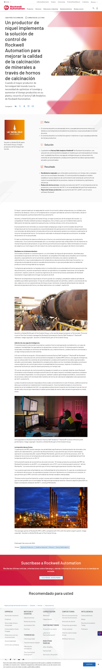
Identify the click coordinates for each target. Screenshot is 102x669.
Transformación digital (32, 642)
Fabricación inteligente (28, 647)
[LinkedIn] (6, 659)
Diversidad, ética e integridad (11, 624)
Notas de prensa (29, 621)
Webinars (46, 615)
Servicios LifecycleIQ (50, 654)
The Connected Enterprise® (29, 653)
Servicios (38, 9)
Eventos (27, 629)
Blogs (83, 619)
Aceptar (89, 664)
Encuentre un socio (50, 629)
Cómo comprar (67, 629)
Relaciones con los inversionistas (11, 636)
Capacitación (47, 619)
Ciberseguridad (29, 639)
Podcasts (84, 629)
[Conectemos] (100, 633)
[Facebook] (10, 659)
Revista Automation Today (88, 624)
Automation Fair (29, 625)
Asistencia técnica (66, 9)
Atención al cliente (68, 621)
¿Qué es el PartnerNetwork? (49, 634)
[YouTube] (19, 659)
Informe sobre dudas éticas (69, 634)
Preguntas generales (69, 625)
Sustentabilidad (10, 641)
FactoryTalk (47, 651)
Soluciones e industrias (50, 9)
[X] (15, 659)
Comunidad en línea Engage (11, 630)
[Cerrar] (98, 664)
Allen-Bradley (47, 647)
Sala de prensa (29, 618)
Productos (30, 9)
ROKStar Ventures (68, 639)
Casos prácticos (86, 615)
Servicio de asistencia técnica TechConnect (69, 617)
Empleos (8, 619)
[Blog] (23, 659)
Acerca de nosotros (11, 615)
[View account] (97, 8)
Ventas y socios (78, 9)
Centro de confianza (12, 645)
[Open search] (93, 8)
